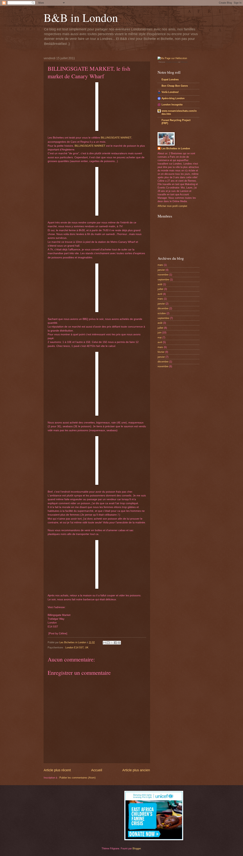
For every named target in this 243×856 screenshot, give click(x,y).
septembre (163, 279)
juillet (160, 289)
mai (160, 337)
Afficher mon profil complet (172, 206)
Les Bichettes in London (175, 148)
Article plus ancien (136, 770)
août (160, 284)
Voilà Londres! (170, 92)
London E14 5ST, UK (76, 647)
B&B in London (81, 17)
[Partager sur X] (112, 643)
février (161, 351)
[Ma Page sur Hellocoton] (172, 58)
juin (159, 332)
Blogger (137, 848)
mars (160, 264)
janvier (161, 269)
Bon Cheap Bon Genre (175, 85)
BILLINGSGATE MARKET (116, 137)
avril (160, 294)
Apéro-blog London (173, 98)
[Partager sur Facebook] (115, 643)
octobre (162, 313)
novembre (163, 274)
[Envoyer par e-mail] (105, 643)
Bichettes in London (172, 62)
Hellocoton (184, 62)
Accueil (96, 770)
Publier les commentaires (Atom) (77, 777)
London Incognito (172, 104)
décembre (163, 308)
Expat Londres (170, 79)
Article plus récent (57, 770)
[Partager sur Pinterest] (119, 643)
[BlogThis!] (108, 643)
